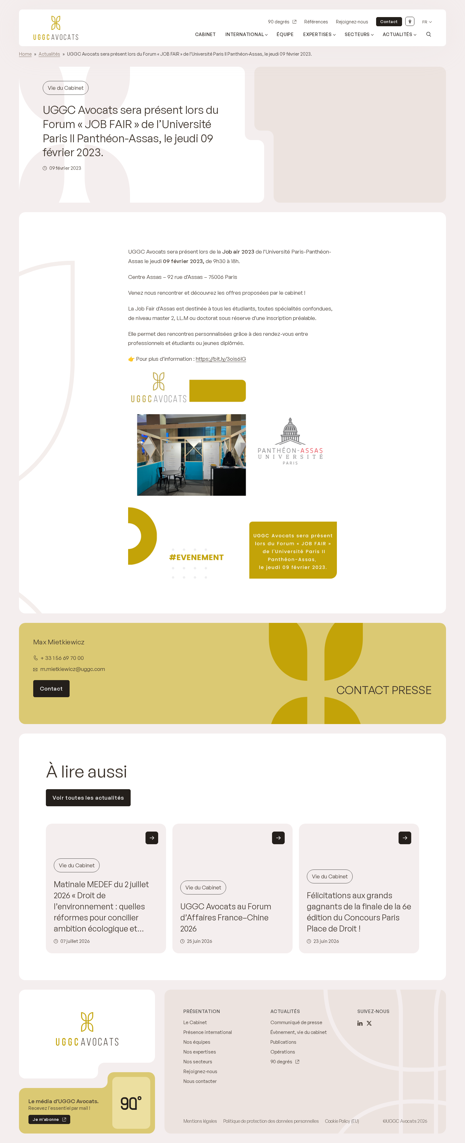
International (245, 34)
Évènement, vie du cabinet (298, 1032)
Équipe (285, 34)
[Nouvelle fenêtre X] (369, 1023)
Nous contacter (200, 1081)
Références (316, 21)
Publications (283, 1042)
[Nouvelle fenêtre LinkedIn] (360, 1023)
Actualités (397, 34)
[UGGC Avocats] (55, 28)
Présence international (207, 1032)
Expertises (317, 34)
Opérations (282, 1052)
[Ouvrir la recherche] (428, 34)
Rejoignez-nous (352, 21)
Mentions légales (200, 1121)
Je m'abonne (43, 1120)
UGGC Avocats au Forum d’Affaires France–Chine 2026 (225, 917)
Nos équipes (196, 1042)
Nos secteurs (197, 1062)
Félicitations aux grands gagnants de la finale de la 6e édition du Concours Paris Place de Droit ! (359, 911)
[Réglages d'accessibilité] (409, 21)
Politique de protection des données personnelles (271, 1121)
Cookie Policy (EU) (342, 1121)
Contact (389, 21)
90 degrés (278, 21)
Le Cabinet (195, 1022)
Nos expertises (199, 1052)
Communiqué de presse (296, 1022)
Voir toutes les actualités (88, 797)
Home (25, 54)
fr (424, 22)
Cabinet (205, 34)
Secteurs (357, 34)
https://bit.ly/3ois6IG (221, 358)
